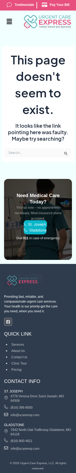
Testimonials (24, 4)
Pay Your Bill (59, 4)
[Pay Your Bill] (44, 4)
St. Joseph (37, 224)
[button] (12, 21)
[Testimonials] (9, 4)
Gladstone (37, 230)
